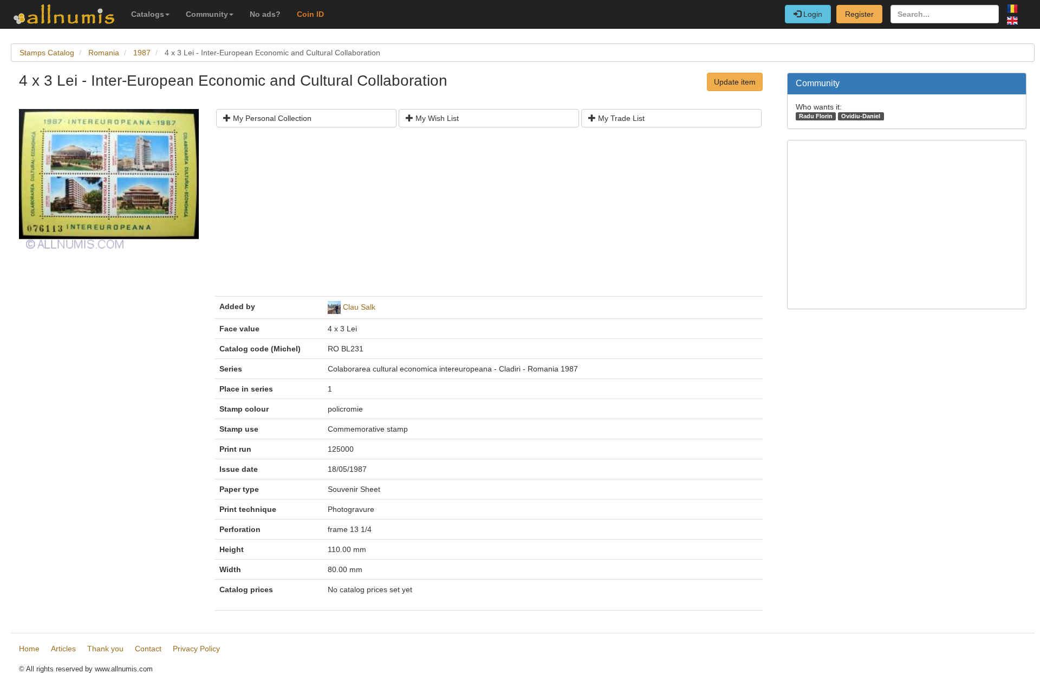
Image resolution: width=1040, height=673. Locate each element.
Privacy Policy (196, 648)
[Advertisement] (488, 216)
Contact (148, 648)
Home (29, 648)
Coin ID (310, 14)
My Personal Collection (271, 118)
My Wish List (436, 118)
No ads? (265, 14)
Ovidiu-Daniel (860, 116)
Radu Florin (816, 116)
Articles (63, 648)
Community (207, 14)
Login (811, 14)
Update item (735, 82)
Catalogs (147, 14)
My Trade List (620, 118)
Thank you (105, 648)
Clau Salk (359, 307)
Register (859, 14)
